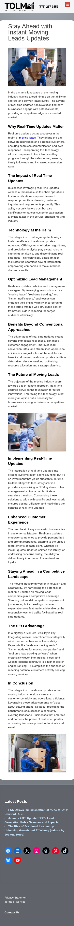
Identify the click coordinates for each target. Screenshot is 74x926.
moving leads (27, 137)
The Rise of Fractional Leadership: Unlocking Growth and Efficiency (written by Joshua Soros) (34, 830)
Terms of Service (15, 901)
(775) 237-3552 (48, 6)
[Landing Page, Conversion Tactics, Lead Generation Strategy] (19, 6)
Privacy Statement (16, 897)
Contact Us (12, 912)
